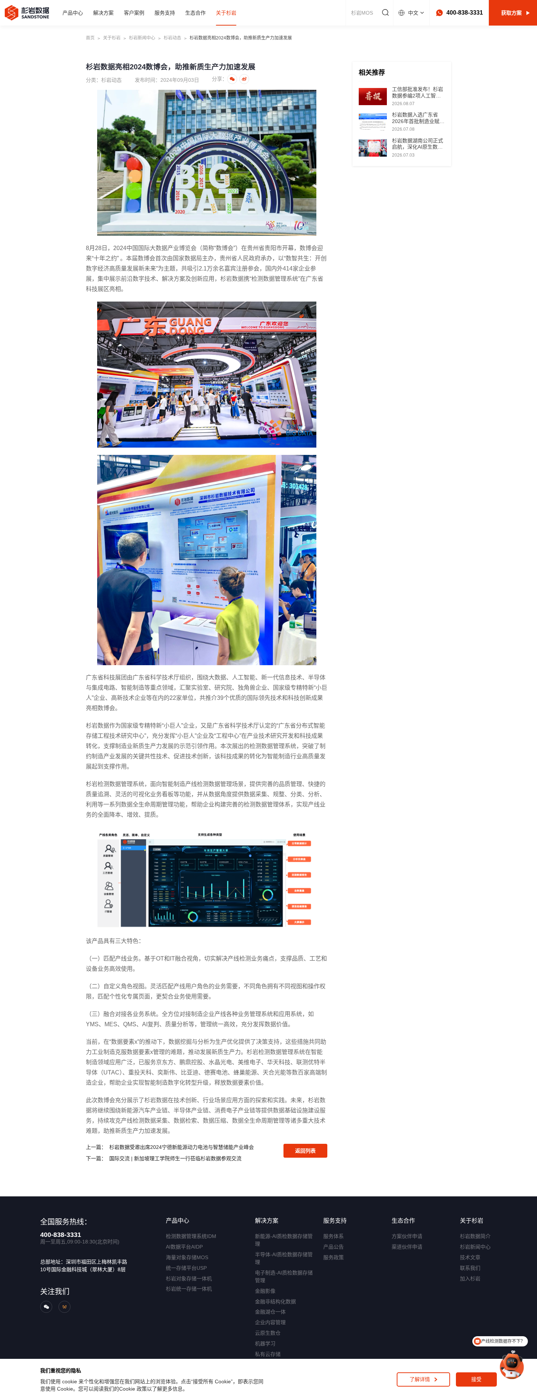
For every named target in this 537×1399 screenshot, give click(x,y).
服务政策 (333, 1257)
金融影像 (265, 1291)
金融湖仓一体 (270, 1312)
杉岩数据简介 (475, 1236)
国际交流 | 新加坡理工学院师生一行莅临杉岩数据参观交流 (175, 1158)
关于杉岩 (112, 38)
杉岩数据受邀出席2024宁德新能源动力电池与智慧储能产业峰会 (181, 1147)
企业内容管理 (270, 1322)
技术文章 (470, 1257)
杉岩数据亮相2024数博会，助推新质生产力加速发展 (241, 38)
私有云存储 (268, 1354)
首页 (90, 38)
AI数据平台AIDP (184, 1247)
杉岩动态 (172, 38)
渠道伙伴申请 (407, 1247)
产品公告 (333, 1247)
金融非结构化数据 (275, 1301)
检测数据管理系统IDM (191, 1236)
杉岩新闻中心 (142, 38)
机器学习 (265, 1343)
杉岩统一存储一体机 (189, 1289)
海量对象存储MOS (187, 1257)
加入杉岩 (470, 1278)
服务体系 (333, 1236)
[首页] (27, 12)
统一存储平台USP (186, 1268)
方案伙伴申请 (407, 1236)
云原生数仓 (268, 1333)
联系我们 (470, 1268)
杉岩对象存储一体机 (189, 1278)
